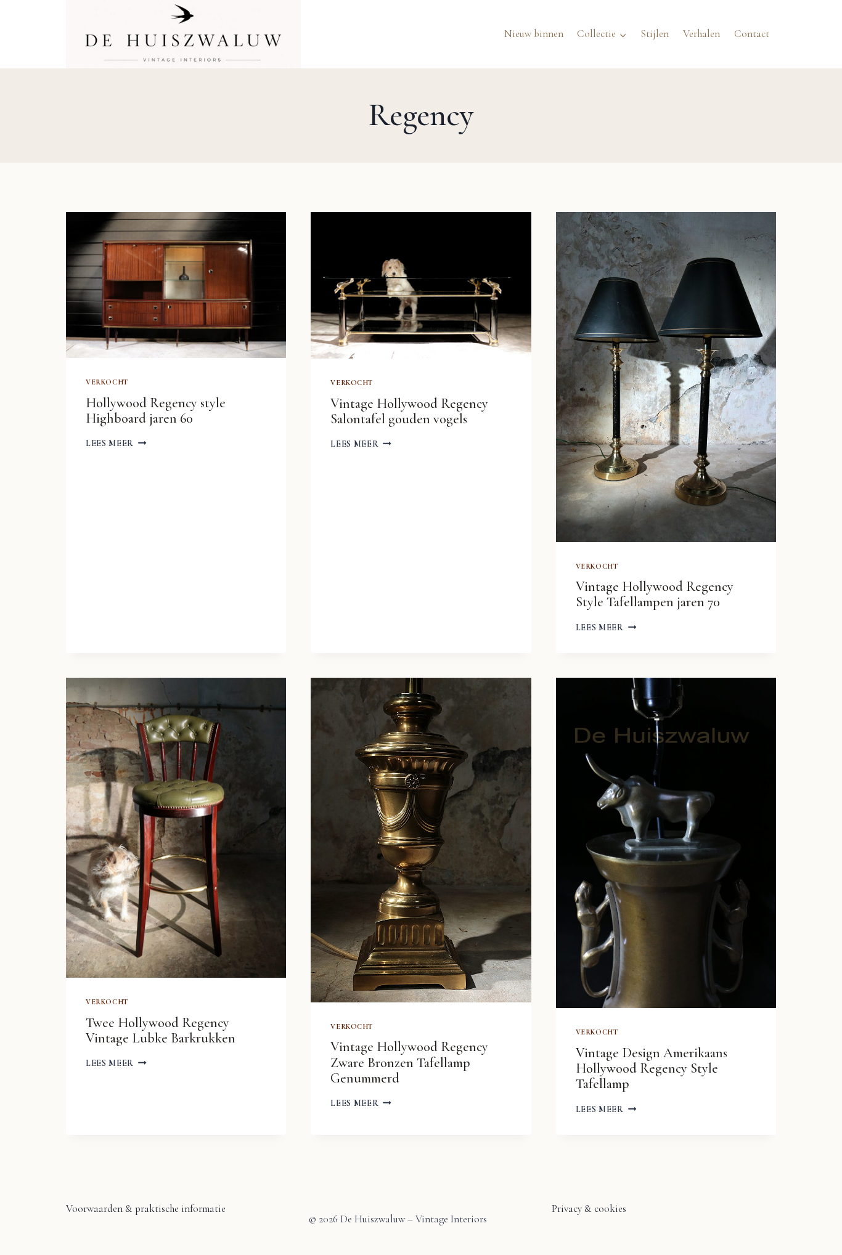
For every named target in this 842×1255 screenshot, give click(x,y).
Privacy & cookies (589, 1208)
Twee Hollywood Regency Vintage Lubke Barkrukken (160, 1030)
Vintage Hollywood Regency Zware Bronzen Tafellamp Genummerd (409, 1062)
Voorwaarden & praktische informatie (146, 1208)
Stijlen (654, 33)
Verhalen (701, 33)
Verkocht (107, 382)
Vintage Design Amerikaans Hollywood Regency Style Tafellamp (651, 1068)
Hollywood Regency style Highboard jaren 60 (156, 410)
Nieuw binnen (533, 33)
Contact (751, 33)
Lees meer (116, 443)
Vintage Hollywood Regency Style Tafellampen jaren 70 (655, 594)
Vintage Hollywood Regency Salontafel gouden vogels (409, 411)
